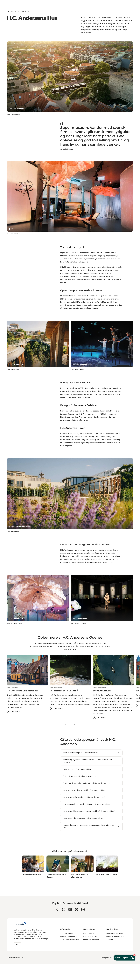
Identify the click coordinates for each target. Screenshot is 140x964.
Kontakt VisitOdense (68, 936)
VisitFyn (109, 940)
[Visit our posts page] (83, 909)
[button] (27, 700)
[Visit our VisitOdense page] (57, 909)
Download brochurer (114, 933)
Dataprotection (108, 958)
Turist (12, 11)
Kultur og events (89, 933)
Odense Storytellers (91, 940)
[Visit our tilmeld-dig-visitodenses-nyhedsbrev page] (70, 909)
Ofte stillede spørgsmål (69, 940)
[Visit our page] (64, 909)
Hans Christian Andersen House (20, 526)
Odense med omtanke (115, 936)
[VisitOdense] (20, 923)
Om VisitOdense (66, 933)
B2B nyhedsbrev (90, 936)
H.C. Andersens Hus (17, 108)
